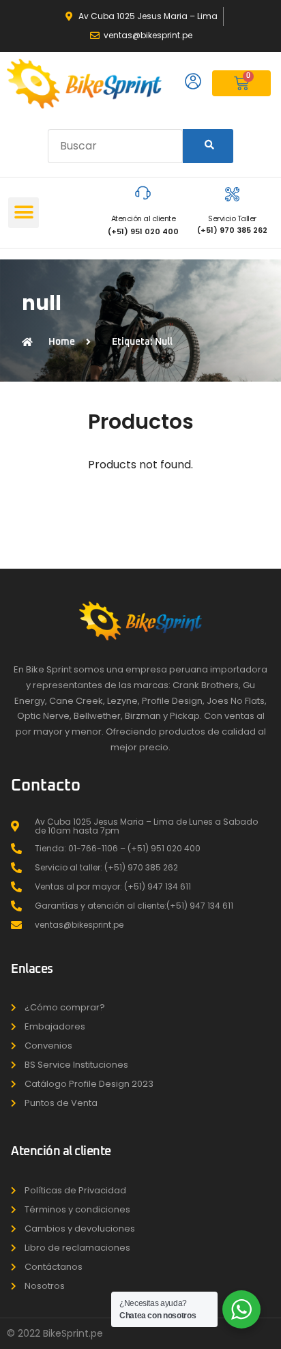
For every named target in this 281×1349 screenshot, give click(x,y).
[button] (23, 212)
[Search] (208, 146)
